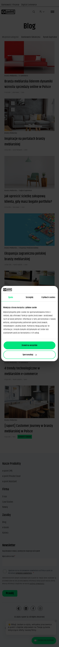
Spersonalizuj (28, 354)
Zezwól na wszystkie (29, 345)
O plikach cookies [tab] (48, 297)
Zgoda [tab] (10, 297)
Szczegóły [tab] (29, 297)
